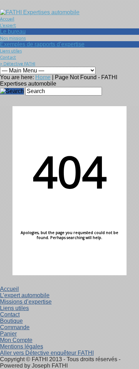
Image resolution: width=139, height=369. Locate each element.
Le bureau (13, 31)
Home (43, 77)
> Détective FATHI (17, 63)
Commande (15, 327)
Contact (8, 57)
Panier (8, 334)
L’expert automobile (25, 295)
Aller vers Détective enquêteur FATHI (47, 353)
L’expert (8, 25)
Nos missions (13, 38)
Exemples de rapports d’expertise (42, 44)
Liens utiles (11, 51)
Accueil (7, 19)
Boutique (11, 321)
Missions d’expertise (26, 302)
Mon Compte (16, 340)
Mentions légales (21, 346)
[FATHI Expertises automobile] (39, 12)
